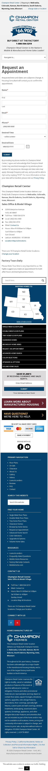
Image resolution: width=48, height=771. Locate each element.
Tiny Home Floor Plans (12, 335)
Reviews (12, 483)
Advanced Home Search (12, 353)
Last (3, 106)
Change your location (10, 254)
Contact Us (14, 225)
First (3, 98)
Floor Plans (13, 463)
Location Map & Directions (15, 241)
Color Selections (10, 358)
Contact (12, 489)
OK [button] (27, 768)
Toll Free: (8, 215)
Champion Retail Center (10, 3)
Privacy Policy (39, 178)
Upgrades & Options (11, 362)
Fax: (6, 222)
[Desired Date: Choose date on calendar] (27, 146)
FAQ (11, 486)
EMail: (7, 225)
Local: (7, 219)
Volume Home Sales (11, 366)
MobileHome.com (16, 565)
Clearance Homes (10, 340)
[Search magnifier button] (43, 280)
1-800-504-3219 (24, 43)
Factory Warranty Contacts (19, 562)
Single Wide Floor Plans (13, 327)
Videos (12, 477)
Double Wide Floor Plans (13, 331)
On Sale (12, 466)
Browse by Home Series (12, 344)
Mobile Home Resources (18, 559)
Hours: (8, 228)
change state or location (37, 8)
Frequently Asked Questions (20, 556)
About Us (13, 471)
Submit (6, 154)
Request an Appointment (13, 349)
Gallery (12, 474)
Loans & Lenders (15, 480)
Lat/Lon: (8, 237)
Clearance (13, 468)
